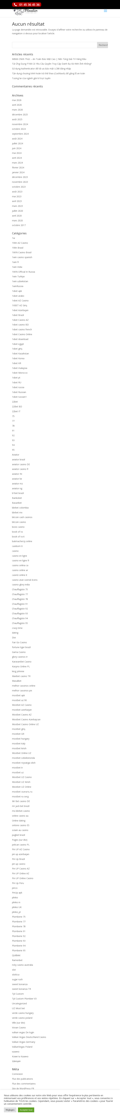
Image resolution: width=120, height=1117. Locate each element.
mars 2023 (17, 205)
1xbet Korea (18, 358)
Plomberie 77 (18, 921)
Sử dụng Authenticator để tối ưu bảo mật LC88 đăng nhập (41, 68)
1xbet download (20, 339)
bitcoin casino (19, 522)
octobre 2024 (19, 128)
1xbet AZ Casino (20, 300)
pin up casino (18, 863)
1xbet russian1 (19, 396)
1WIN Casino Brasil (21, 252)
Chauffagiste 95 (20, 623)
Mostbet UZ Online (21, 786)
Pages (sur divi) (19, 839)
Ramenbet (17, 960)
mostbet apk (18, 695)
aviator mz (17, 483)
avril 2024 (17, 157)
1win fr (15, 262)
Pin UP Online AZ (20, 873)
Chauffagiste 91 (20, 603)
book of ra (17, 531)
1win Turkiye (18, 276)
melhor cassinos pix (22, 690)
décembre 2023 (20, 177)
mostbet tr (17, 767)
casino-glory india (21, 584)
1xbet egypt (18, 343)
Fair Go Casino (19, 642)
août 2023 (17, 191)
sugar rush (17, 979)
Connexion (17, 1073)
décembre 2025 (20, 114)
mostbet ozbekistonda (23, 757)
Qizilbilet (16, 955)
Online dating (18, 820)
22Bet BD (17, 406)
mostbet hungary (20, 738)
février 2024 (18, 167)
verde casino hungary (23, 1012)
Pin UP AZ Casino (21, 849)
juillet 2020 (17, 210)
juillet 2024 (17, 143)
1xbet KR (16, 363)
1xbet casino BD (20, 324)
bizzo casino (18, 526)
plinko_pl (16, 912)
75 (13, 416)
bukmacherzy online (22, 541)
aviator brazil (18, 459)
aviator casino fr (20, 469)
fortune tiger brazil (21, 647)
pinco (15, 887)
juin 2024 (16, 148)
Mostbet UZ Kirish (21, 781)
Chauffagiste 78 (20, 599)
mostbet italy (18, 743)
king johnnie (18, 671)
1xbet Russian (19, 392)
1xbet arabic (18, 295)
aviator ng (17, 488)
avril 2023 (17, 201)
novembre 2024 (20, 124)
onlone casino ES (20, 825)
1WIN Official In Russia (23, 271)
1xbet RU (16, 382)
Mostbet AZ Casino (22, 704)
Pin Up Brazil (18, 859)
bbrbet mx (17, 512)
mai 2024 (16, 152)
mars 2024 (17, 162)
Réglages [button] (10, 1109)
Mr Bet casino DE (21, 801)
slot (14, 969)
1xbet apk (17, 290)
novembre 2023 (20, 181)
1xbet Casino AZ (20, 319)
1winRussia (17, 286)
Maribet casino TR (21, 676)
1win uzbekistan (20, 281)
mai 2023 (16, 196)
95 (13, 449)
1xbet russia (18, 387)
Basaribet (17, 502)
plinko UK (17, 907)
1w (13, 237)
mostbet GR (18, 733)
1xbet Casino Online (22, 334)
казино (15, 1051)
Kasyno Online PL (21, 666)
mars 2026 (17, 109)
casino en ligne (19, 555)
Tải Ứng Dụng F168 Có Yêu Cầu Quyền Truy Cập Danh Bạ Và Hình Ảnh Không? (52, 63)
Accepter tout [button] (26, 1109)
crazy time (17, 627)
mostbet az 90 (19, 700)
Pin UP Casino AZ (21, 868)
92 (13, 435)
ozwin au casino (20, 830)
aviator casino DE (21, 464)
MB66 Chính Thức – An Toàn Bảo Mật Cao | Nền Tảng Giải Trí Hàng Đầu (49, 59)
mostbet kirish (19, 748)
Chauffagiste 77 (20, 594)
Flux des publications (22, 1078)
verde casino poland (22, 1017)
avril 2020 (17, 215)
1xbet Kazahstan (20, 353)
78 (13, 425)
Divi (14, 637)
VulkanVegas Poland (22, 1046)
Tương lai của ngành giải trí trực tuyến (31, 78)
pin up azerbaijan (20, 854)
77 (13, 420)
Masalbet (16, 680)
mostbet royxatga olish (23, 762)
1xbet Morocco (20, 372)
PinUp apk (17, 892)
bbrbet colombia (20, 507)
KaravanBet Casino (21, 661)
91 (13, 430)
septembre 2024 (20, 133)
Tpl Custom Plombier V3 (24, 998)
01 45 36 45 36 (29, 5)
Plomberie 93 (18, 940)
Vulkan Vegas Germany (23, 1041)
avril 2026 (17, 104)
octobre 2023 (19, 186)
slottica (15, 974)
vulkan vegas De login (23, 1032)
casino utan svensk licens (25, 579)
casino (15, 550)
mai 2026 (16, 100)
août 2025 (17, 119)
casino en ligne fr (20, 560)
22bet (15, 401)
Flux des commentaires (24, 1083)
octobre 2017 (19, 225)
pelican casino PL (21, 844)
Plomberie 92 (18, 936)
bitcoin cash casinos (22, 517)
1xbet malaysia (19, 368)
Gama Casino (19, 652)
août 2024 (17, 138)
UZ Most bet (18, 1008)
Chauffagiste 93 (20, 613)
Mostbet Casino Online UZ (25, 724)
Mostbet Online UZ (21, 753)
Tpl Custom (18, 993)
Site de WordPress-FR (23, 1088)
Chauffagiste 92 (20, 608)
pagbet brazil (18, 834)
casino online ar (20, 570)
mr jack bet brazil (20, 806)
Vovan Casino (19, 1027)
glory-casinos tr (20, 656)
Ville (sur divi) (18, 1022)
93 (13, 440)
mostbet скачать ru (22, 791)
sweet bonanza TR (21, 988)
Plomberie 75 (18, 916)
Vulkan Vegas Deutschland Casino (29, 1037)
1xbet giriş (17, 348)
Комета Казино (20, 1056)
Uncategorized (19, 1003)
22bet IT (16, 411)
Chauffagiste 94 (20, 618)
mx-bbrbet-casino (21, 810)
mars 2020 (17, 220)
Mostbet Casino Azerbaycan (26, 719)
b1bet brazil (18, 493)
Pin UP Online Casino (22, 878)
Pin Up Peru (18, 883)
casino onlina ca (20, 565)
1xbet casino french (22, 329)
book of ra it (18, 536)
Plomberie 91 (18, 931)
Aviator (15, 454)
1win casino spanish (22, 257)
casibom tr (17, 546)
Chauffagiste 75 (20, 589)
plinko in (16, 902)
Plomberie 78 (18, 926)
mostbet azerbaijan (22, 709)
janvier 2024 (18, 172)
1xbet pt (16, 377)
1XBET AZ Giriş (19, 305)
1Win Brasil (17, 247)
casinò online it (19, 575)
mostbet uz (18, 772)
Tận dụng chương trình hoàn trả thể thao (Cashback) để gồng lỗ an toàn (48, 73)
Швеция (16, 1061)
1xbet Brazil (18, 315)
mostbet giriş (18, 728)
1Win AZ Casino (20, 242)
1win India (17, 266)
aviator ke (17, 478)
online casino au (20, 815)
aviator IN (17, 473)
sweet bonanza (20, 984)
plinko (15, 897)
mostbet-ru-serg (20, 796)
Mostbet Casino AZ (22, 714)
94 (13, 444)
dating (15, 632)
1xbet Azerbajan (20, 310)
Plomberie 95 (18, 950)
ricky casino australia (22, 964)
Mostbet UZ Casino (22, 777)
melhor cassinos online (23, 685)
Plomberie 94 (18, 945)
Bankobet (17, 497)
